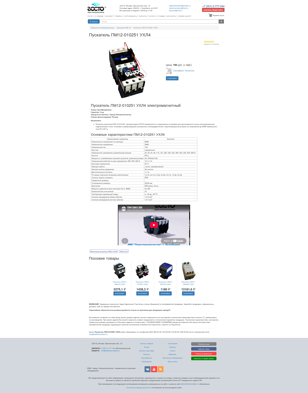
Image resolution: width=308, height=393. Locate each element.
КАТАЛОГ (109, 16)
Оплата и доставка (146, 350)
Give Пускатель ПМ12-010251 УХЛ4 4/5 (211, 41)
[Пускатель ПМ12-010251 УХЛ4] (126, 71)
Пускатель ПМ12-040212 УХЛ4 (120, 283)
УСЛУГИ (152, 16)
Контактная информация (172, 358)
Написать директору (204, 353)
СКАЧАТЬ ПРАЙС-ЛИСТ (213, 10)
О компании (172, 343)
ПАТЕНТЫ (143, 16)
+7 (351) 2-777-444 (213, 6)
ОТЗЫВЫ (161, 16)
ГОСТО (90, 16)
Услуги (146, 347)
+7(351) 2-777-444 (108, 348)
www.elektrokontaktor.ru (190, 384)
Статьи (172, 350)
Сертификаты (146, 358)
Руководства (146, 361)
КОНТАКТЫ (171, 16)
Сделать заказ (203, 349)
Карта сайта (172, 361)
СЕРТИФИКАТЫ (130, 16)
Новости (172, 347)
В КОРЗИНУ (172, 78)
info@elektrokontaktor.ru (98, 334)
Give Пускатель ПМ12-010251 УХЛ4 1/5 (205, 41)
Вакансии (172, 354)
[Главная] (97, 8)
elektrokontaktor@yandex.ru (180, 5)
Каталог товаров (146, 343)
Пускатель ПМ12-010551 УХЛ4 (142, 283)
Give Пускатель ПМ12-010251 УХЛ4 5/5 (213, 41)
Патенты (146, 354)
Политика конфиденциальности (138, 387)
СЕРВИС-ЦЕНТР (184, 16)
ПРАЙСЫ (118, 16)
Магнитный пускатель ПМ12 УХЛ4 (103, 251)
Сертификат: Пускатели (183, 70)
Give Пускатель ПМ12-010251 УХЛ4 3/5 (209, 41)
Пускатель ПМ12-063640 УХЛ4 (188, 283)
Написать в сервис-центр (204, 358)
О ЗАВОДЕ (99, 16)
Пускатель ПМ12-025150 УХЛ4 (165, 283)
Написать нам (203, 344)
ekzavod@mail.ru (175, 10)
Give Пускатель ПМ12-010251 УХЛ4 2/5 (207, 41)
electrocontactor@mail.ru (178, 8)
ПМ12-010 (124, 251)
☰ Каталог (94, 21)
